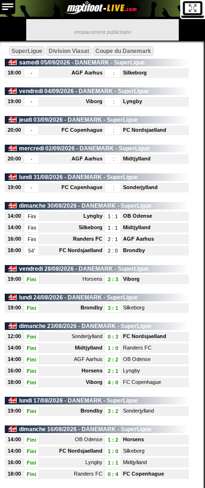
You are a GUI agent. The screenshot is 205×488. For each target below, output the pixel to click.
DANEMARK (92, 62)
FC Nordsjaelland (144, 130)
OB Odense (137, 216)
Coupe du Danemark (123, 51)
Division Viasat (69, 51)
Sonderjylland (140, 187)
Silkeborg (135, 72)
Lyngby (132, 101)
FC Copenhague (82, 130)
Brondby (134, 250)
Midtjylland (137, 158)
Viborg (94, 101)
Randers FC (87, 239)
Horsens (92, 279)
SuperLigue (26, 51)
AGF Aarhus (87, 72)
